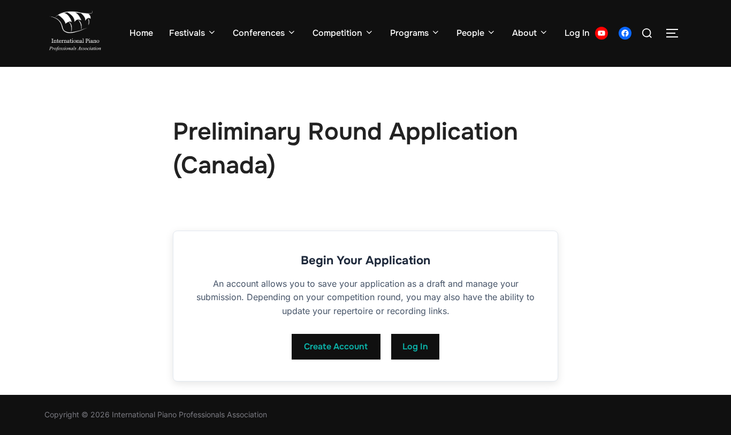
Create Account (336, 346)
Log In (577, 33)
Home (141, 33)
